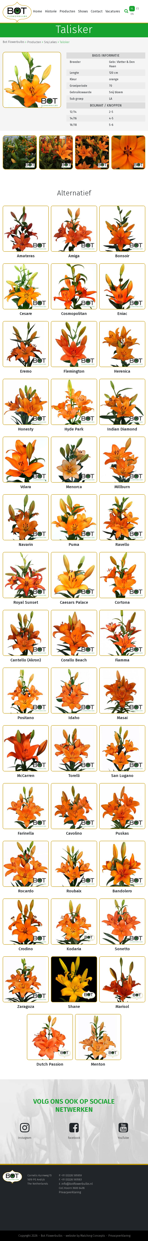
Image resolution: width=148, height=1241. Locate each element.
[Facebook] (74, 1130)
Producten (67, 11)
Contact (97, 11)
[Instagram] (24, 1130)
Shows (83, 11)
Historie (51, 11)
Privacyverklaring (70, 1192)
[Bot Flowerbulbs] (17, 12)
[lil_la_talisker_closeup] (128, 152)
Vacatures (112, 11)
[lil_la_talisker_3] (19, 152)
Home (37, 11)
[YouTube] (123, 1130)
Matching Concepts (92, 1235)
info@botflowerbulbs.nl (77, 1183)
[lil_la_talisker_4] (56, 152)
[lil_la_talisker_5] (92, 152)
